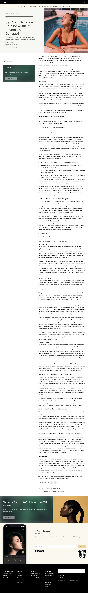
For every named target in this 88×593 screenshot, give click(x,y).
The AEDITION (34, 571)
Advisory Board (34, 575)
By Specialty (47, 586)
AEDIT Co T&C (20, 582)
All (18, 6)
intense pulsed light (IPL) (62, 437)
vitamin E (49, 272)
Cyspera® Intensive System (46, 349)
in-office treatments (52, 414)
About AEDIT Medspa (8, 571)
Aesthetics (33, 6)
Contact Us (19, 575)
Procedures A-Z (48, 571)
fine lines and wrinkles (65, 218)
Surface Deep (42, 95)
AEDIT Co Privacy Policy (22, 580)
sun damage (54, 75)
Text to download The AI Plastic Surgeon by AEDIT (48, 542)
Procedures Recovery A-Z (50, 575)
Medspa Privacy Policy (8, 577)
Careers (18, 573)
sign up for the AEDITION (8, 61)
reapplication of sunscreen (64, 322)
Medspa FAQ (6, 575)
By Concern (47, 588)
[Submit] (83, 571)
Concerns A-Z (48, 582)
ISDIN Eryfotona (46, 339)
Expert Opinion (54, 6)
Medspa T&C (6, 580)
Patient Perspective (65, 6)
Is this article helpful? (10, 47)
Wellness (46, 6)
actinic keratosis (49, 146)
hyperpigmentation (60, 127)
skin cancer (41, 63)
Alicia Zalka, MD (57, 93)
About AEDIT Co (20, 571)
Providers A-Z (47, 580)
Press (18, 577)
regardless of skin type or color (72, 320)
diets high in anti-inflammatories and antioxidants (54, 255)
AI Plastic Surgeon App (36, 573)
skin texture (67, 73)
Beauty (40, 6)
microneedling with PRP (65, 439)
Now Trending (24, 6)
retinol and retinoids (52, 280)
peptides (40, 358)
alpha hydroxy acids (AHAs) (45, 353)
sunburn (58, 257)
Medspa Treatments (7, 573)
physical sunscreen (56, 403)
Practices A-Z (47, 577)
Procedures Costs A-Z (49, 573)
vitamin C (70, 266)
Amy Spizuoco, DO (74, 137)
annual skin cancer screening (48, 210)
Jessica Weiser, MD (58, 148)
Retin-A (51, 295)
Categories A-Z (48, 584)
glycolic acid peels (51, 439)
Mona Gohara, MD (54, 220)
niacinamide (43, 270)
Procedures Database (36, 577)
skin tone (59, 73)
